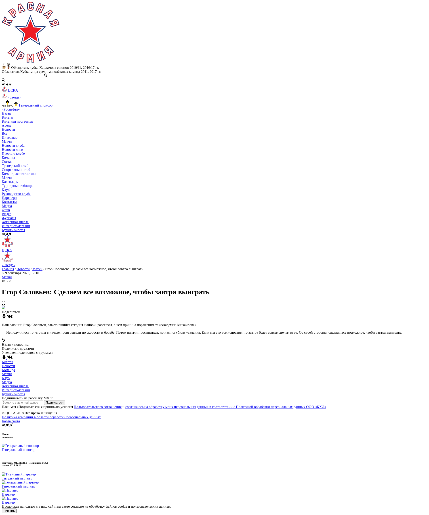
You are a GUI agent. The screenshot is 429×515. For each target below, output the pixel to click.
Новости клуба (13, 145)
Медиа (7, 382)
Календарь (10, 182)
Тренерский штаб (15, 165)
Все (4, 133)
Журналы (9, 218)
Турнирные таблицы (17, 186)
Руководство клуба (16, 194)
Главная (8, 269)
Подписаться (54, 402)
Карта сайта (11, 421)
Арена (6, 125)
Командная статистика (19, 174)
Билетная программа (17, 121)
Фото (6, 210)
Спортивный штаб (16, 170)
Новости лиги (12, 149)
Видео (6, 214)
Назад (6, 113)
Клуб (6, 378)
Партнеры (9, 198)
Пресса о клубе (13, 153)
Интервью (9, 137)
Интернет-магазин (16, 390)
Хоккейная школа (15, 386)
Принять (9, 511)
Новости (23, 269)
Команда (8, 370)
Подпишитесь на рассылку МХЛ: (27, 398)
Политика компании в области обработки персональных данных (51, 417)
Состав (7, 161)
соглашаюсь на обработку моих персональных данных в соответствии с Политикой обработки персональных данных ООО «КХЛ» (225, 407)
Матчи (7, 141)
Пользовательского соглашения (98, 407)
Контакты (9, 202)
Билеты (7, 362)
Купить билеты (13, 394)
